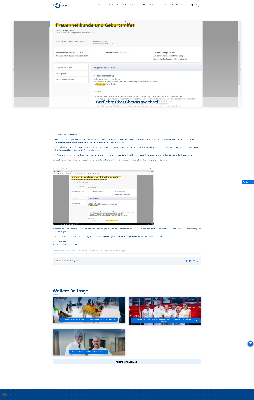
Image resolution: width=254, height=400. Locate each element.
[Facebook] (186, 260)
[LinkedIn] (190, 260)
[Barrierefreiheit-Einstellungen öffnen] (250, 343)
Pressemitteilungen (119, 251)
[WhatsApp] (194, 260)
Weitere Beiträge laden (127, 362)
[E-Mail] (197, 260)
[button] (192, 5)
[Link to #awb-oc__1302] (198, 5)
